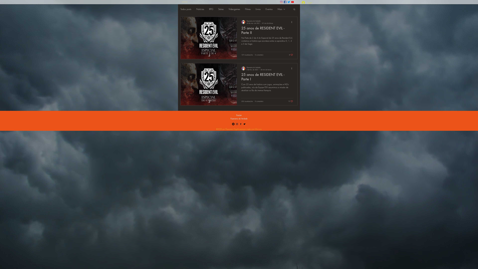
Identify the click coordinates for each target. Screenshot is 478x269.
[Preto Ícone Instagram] (237, 124)
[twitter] (244, 124)
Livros (258, 9)
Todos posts (185, 9)
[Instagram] (281, 2)
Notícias (200, 9)
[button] (294, 9)
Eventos (269, 9)
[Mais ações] (292, 22)
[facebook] (240, 124)
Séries (221, 9)
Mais (280, 9)
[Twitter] (289, 2)
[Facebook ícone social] (285, 2)
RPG (211, 9)
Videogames (234, 9)
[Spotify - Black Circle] (233, 124)
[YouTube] (292, 2)
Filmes (248, 9)
